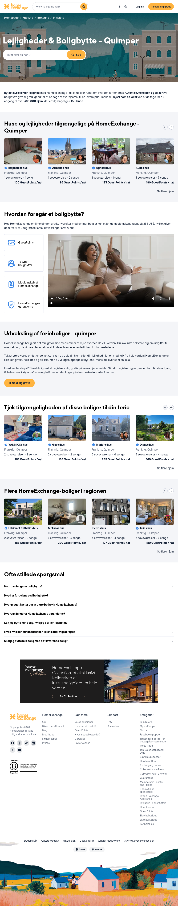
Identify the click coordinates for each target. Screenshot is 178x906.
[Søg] (83, 6)
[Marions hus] (111, 438)
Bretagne (43, 17)
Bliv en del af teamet (53, 726)
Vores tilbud (146, 745)
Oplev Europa (147, 726)
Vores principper (84, 722)
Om (44, 722)
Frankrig (28, 17)
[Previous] (165, 127)
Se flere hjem (165, 191)
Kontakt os (113, 726)
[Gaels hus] (67, 438)
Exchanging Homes (150, 765)
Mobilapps (48, 734)
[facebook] (12, 743)
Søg (78, 54)
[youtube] (19, 750)
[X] (12, 750)
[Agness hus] (111, 161)
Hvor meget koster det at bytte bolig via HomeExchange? (41, 604)
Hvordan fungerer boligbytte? (23, 586)
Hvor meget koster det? (87, 734)
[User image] (36, 158)
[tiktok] (26, 743)
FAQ (109, 722)
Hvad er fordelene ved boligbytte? (26, 595)
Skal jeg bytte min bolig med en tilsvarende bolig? (36, 641)
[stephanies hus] (23, 161)
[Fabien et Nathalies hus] (23, 522)
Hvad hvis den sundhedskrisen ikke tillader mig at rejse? (39, 632)
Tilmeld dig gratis (161, 6)
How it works (147, 807)
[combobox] (60, 6)
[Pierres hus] (111, 522)
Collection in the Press (152, 769)
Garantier (80, 738)
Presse (46, 743)
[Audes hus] (155, 161)
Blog (44, 730)
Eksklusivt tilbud (148, 761)
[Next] (171, 127)
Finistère (58, 17)
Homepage (11, 17)
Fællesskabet (49, 738)
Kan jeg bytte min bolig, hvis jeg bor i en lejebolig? (35, 622)
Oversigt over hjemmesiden (139, 840)
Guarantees (146, 777)
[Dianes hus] (155, 438)
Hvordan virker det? (85, 726)
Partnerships (147, 824)
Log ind (140, 6)
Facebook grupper (150, 734)
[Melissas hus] (67, 522)
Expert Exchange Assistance (149, 797)
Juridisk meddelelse (109, 840)
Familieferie (146, 722)
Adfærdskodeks (50, 840)
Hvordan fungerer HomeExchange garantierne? (34, 613)
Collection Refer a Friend (153, 773)
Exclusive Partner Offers (153, 803)
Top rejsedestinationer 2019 (152, 751)
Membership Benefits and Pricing (152, 783)
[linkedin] (33, 743)
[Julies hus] (155, 522)
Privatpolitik (69, 840)
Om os (143, 730)
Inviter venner (82, 743)
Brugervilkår (30, 840)
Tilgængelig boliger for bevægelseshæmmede (153, 740)
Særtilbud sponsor (150, 757)
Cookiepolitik (87, 840)
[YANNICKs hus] (23, 438)
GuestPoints (81, 730)
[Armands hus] (67, 161)
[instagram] (19, 743)
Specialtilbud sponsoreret (147, 790)
